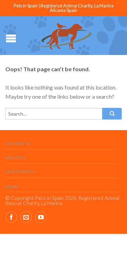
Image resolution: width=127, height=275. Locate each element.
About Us (15, 157)
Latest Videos (20, 172)
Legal (11, 186)
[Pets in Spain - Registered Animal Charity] (64, 35)
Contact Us (17, 143)
